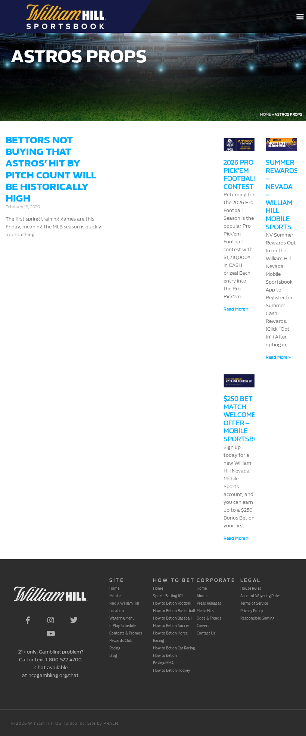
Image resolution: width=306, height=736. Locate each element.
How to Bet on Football (172, 603)
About (202, 595)
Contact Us (206, 633)
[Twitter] (74, 620)
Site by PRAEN (102, 723)
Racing (114, 648)
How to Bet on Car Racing (174, 648)
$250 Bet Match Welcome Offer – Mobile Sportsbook (246, 419)
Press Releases (209, 603)
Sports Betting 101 (168, 595)
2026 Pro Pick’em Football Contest (240, 175)
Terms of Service (254, 603)
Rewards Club (120, 640)
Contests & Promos (125, 633)
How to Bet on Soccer (171, 625)
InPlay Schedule (122, 625)
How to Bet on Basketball (174, 610)
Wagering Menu (122, 618)
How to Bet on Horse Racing (170, 636)
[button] (300, 16)
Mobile (115, 595)
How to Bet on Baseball (172, 618)
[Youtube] (50, 633)
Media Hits (205, 610)
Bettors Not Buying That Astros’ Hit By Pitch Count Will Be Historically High (51, 169)
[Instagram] (50, 620)
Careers (203, 625)
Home (265, 114)
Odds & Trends (209, 618)
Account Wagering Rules (260, 595)
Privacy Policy (251, 610)
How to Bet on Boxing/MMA (165, 659)
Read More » (236, 309)
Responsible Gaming (257, 618)
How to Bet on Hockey (171, 670)
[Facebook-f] (27, 620)
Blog (113, 655)
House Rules (250, 588)
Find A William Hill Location (124, 607)
